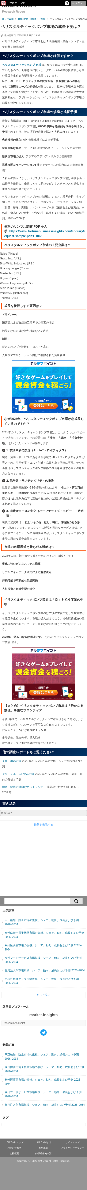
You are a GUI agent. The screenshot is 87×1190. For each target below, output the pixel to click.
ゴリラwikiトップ (14, 1142)
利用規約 (43, 1147)
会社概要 (14, 1153)
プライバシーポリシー (72, 1147)
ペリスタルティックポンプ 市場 (21, 64)
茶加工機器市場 (11, 761)
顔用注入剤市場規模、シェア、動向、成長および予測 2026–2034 (45, 970)
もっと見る (43, 994)
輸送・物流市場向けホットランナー (24, 787)
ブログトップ (17, 3)
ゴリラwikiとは (43, 1142)
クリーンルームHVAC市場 (18, 774)
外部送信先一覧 (43, 1153)
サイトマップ (72, 1142)
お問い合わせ (14, 1147)
